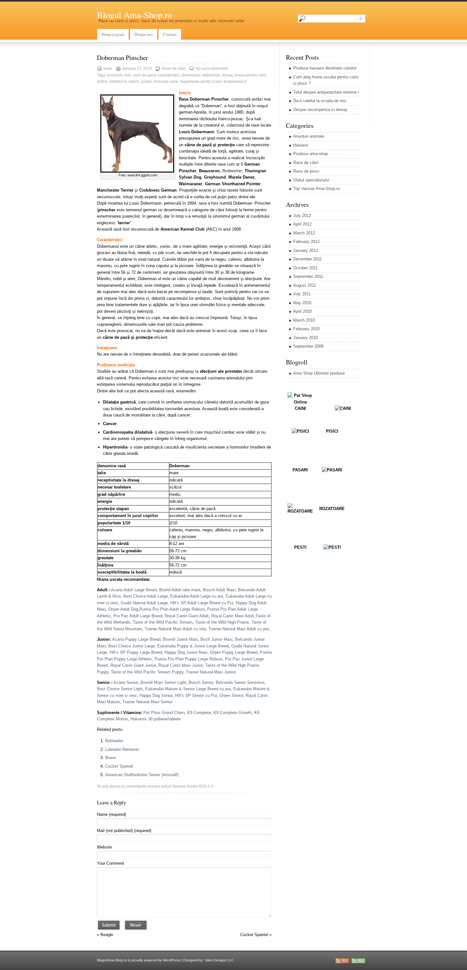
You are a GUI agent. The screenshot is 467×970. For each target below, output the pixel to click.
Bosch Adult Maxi (219, 589)
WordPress (171, 960)
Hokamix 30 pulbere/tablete (156, 719)
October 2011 (305, 267)
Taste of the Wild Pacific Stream (163, 622)
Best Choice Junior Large (131, 646)
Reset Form (136, 925)
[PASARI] (332, 470)
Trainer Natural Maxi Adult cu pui (238, 628)
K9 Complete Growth (232, 712)
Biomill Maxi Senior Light (163, 682)
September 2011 (308, 276)
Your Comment (110, 863)
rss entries (342, 961)
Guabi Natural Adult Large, (145, 602)
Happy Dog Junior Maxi (186, 652)
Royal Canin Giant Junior (133, 665)
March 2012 (304, 233)
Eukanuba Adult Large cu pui (196, 596)
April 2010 (302, 311)
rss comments (358, 961)
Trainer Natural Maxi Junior (210, 672)
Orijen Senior (231, 695)
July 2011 (302, 294)
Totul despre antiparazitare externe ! (326, 92)
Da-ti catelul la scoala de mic (320, 100)
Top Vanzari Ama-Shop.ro (316, 188)
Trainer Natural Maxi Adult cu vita (175, 628)
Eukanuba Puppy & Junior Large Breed (193, 646)
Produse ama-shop (310, 153)
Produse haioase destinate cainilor (324, 68)
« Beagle (105, 934)
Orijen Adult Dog (123, 609)
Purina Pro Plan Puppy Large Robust (188, 659)
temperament (235, 81)
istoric (134, 81)
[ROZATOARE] (300, 511)
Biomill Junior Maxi (180, 639)
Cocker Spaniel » (256, 934)
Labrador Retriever (122, 749)
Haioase (300, 145)
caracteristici (168, 75)
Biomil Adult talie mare (179, 589)
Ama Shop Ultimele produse (319, 373)
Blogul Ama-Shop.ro (134, 15)
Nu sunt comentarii (212, 68)
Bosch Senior (201, 682)
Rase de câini (174, 68)
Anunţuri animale (308, 136)
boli (128, 75)
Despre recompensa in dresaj (320, 109)
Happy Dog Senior (156, 695)
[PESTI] (332, 547)
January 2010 (305, 337)
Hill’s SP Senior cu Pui (196, 695)
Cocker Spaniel (119, 766)
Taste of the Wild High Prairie (222, 622)
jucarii (146, 81)
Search (360, 18)
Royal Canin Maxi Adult (232, 615)
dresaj (227, 75)
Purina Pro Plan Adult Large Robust (172, 609)
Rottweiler (114, 740)
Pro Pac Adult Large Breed (137, 615)
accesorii (115, 75)
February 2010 (306, 328)
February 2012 (306, 241)
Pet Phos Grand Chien (164, 712)
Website (104, 847)
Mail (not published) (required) (124, 830)
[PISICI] (300, 431)
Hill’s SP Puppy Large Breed (136, 652)
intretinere (118, 81)
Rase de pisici (306, 171)
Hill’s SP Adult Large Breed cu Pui (201, 602)
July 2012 (302, 215)
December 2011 (307, 259)
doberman (211, 75)
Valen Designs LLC (219, 960)
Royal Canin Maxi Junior (180, 665)
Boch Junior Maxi (216, 639)
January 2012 (305, 250)
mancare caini (165, 81)
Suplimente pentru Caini (201, 81)
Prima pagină (113, 34)
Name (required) (111, 814)
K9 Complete (199, 712)
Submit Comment (109, 925)
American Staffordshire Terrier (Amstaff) (142, 774)
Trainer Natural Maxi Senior (147, 701)
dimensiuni (190, 75)
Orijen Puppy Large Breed (233, 652)
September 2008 (308, 346)
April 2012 (302, 224)
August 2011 (304, 285)
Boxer (110, 757)
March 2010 (304, 320)
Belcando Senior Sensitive (240, 682)
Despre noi (143, 34)
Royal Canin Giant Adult (187, 615)
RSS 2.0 (206, 786)
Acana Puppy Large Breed (136, 639)
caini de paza (144, 75)
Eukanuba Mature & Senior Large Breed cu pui (188, 688)
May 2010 (302, 302)
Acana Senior (125, 682)
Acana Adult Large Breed (134, 589)
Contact (170, 34)
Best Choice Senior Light (120, 688)
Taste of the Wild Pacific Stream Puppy (147, 672)
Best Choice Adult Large (145, 596)
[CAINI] (343, 408)
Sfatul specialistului (311, 180)
